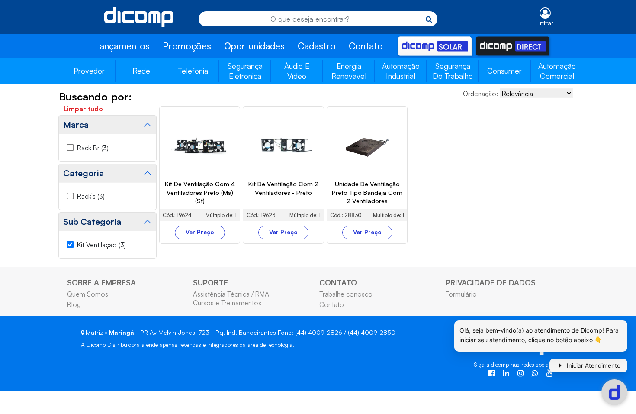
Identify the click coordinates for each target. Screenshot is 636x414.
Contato (366, 46)
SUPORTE (210, 282)
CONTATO (338, 282)
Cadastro (317, 46)
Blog (74, 304)
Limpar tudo (83, 108)
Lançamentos (122, 46)
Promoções (187, 46)
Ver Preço (200, 232)
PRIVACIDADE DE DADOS (491, 282)
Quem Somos (87, 294)
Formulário (461, 294)
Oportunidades (254, 46)
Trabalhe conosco (346, 294)
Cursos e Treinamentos (227, 302)
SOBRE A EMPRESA (101, 282)
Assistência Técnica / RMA (231, 294)
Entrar (544, 22)
